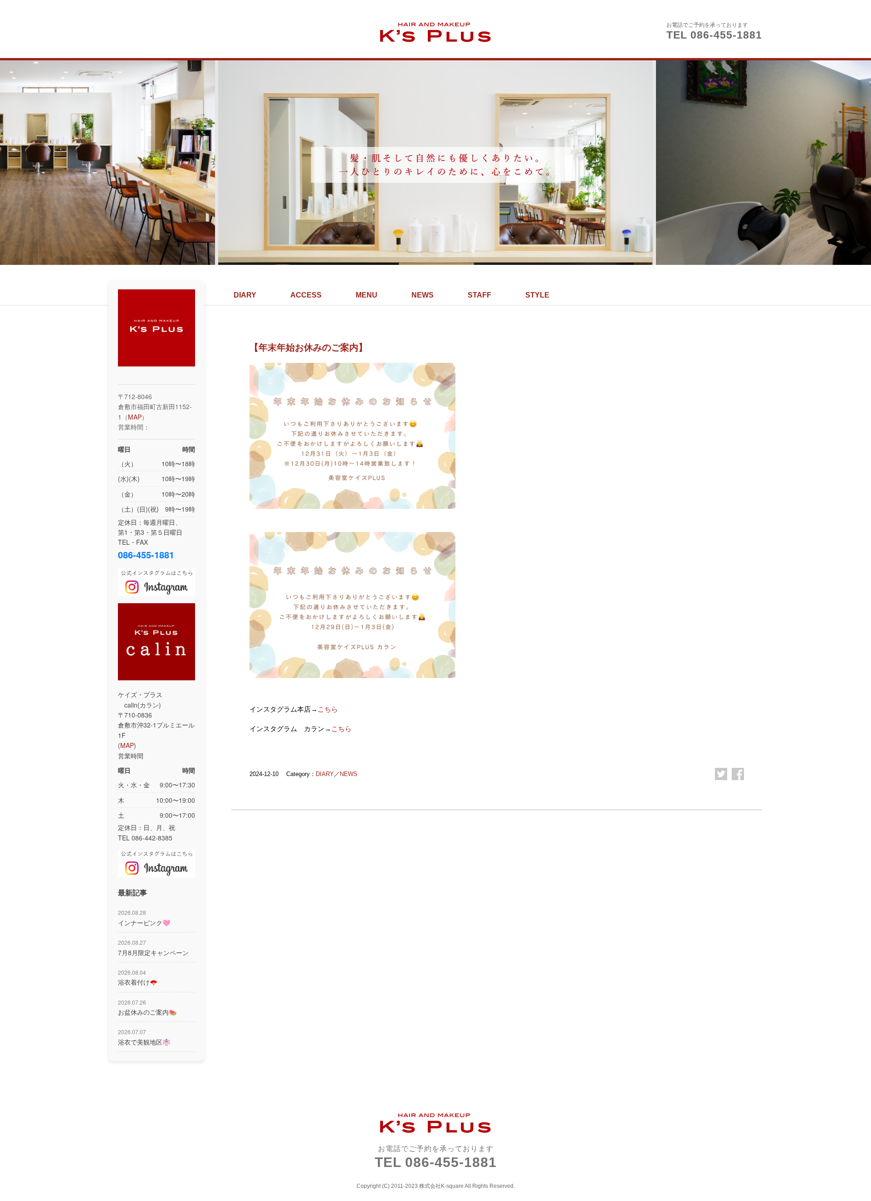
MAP (135, 416)
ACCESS (306, 295)
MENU (366, 295)
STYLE (537, 295)
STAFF (479, 295)
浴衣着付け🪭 (137, 977)
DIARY (245, 295)
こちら (328, 709)
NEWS (422, 295)
